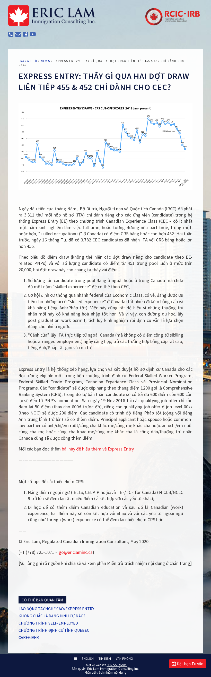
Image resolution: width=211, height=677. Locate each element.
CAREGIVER (29, 637)
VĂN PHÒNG (124, 658)
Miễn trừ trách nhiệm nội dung (105, 672)
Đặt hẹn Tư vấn (189, 663)
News (45, 61)
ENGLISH (88, 658)
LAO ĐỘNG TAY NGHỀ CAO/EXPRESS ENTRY (56, 608)
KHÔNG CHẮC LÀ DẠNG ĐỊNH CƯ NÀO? (52, 615)
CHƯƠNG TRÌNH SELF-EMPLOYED (48, 623)
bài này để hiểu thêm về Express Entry (98, 449)
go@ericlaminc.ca (76, 552)
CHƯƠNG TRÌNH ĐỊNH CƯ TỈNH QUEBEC (54, 630)
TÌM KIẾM (105, 658)
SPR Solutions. (117, 665)
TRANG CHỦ (28, 61)
